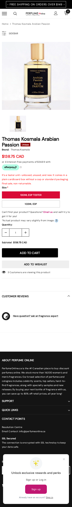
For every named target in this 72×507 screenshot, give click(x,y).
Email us (48, 212)
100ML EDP (31, 204)
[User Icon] (56, 13)
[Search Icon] (15, 13)
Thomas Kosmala (20, 149)
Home (5, 23)
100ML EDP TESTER (30, 195)
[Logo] (35, 13)
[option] (36, 76)
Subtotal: (7, 242)
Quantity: (7, 224)
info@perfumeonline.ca (32, 431)
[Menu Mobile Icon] (4, 13)
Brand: (5, 149)
